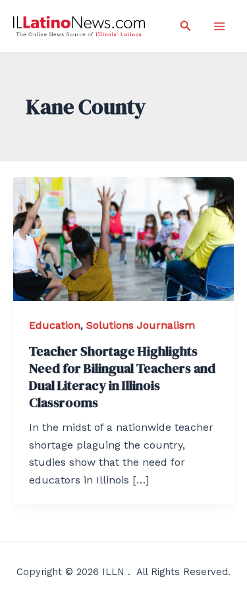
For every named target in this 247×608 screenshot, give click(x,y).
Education (54, 325)
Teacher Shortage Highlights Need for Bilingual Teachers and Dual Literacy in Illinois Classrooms (122, 377)
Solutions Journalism (140, 325)
